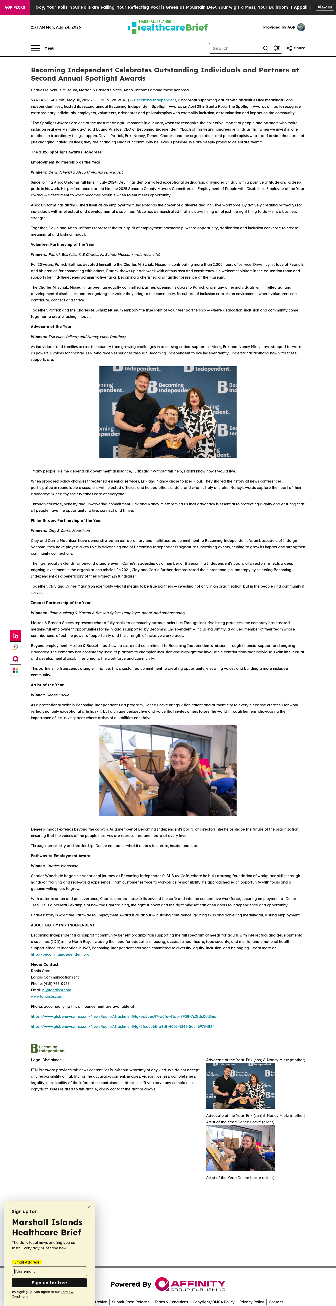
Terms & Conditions (171, 1302)
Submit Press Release (131, 1302)
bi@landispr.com (56, 990)
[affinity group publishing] (15, 659)
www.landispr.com (46, 996)
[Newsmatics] (15, 670)
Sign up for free (49, 1282)
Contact (276, 1302)
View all (325, 7)
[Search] (265, 48)
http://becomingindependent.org (60, 954)
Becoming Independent (155, 100)
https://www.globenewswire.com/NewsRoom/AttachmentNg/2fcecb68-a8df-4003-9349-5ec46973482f (122, 1026)
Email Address (26, 1262)
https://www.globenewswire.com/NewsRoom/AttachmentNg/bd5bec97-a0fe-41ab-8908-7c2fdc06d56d (123, 1016)
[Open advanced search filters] (276, 48)
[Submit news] (15, 636)
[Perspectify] (15, 647)
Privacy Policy (251, 1302)
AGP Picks (15, 7)
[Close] (89, 1207)
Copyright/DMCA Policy (214, 1302)
